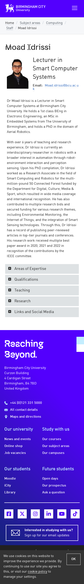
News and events (17, 439)
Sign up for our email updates (49, 533)
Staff (9, 28)
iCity (7, 485)
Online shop (13, 446)
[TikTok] (75, 513)
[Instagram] (35, 513)
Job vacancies (15, 453)
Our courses (51, 439)
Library (10, 492)
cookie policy (37, 571)
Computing (54, 23)
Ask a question (53, 492)
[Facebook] (8, 513)
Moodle (10, 478)
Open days (50, 478)
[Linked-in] (48, 513)
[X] (22, 513)
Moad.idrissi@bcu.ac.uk (56, 87)
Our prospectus (54, 485)
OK (73, 559)
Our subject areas (55, 446)
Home (9, 23)
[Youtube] (61, 513)
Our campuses (53, 453)
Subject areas (30, 23)
